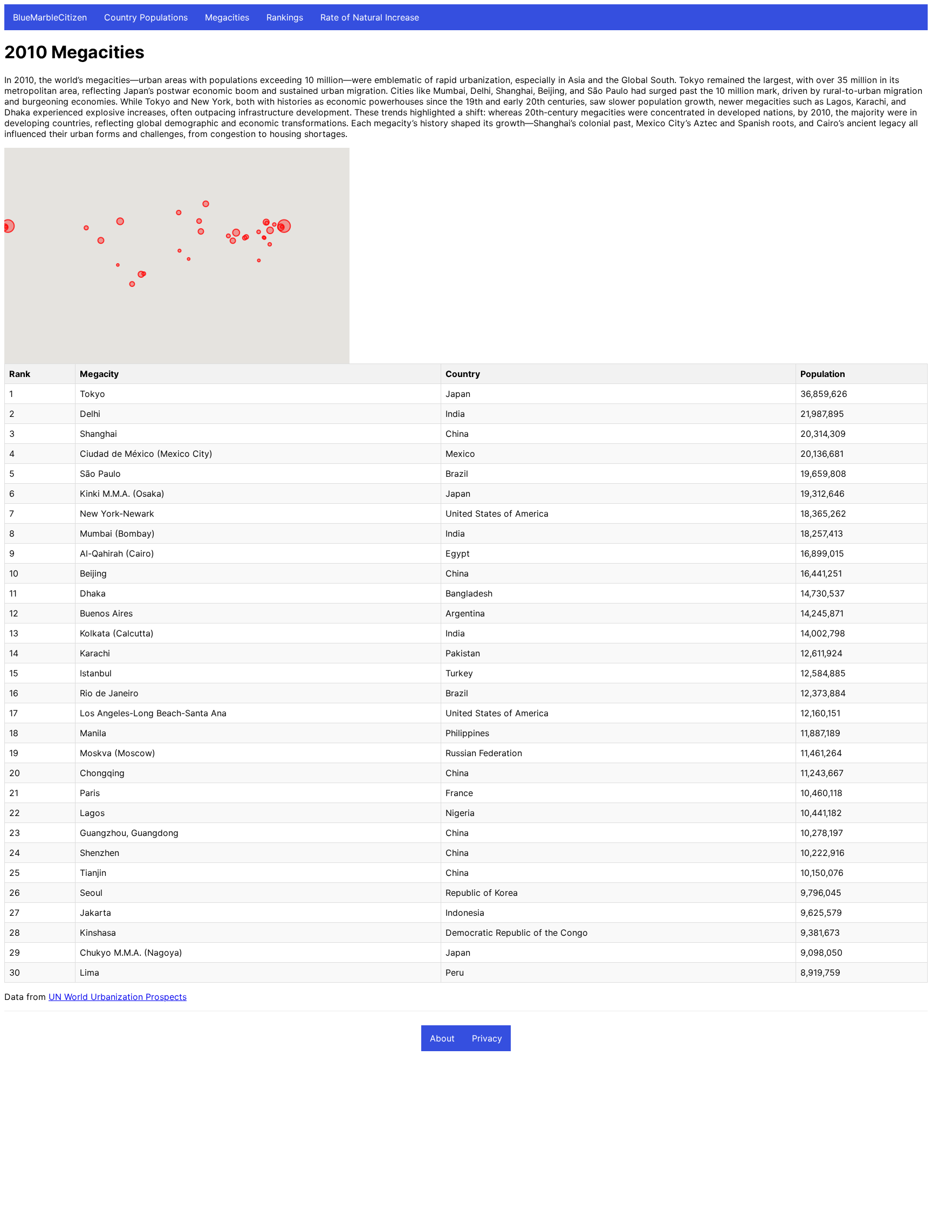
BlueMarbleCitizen (50, 17)
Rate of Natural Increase (369, 17)
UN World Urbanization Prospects (118, 996)
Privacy (487, 1038)
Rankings (284, 17)
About (442, 1038)
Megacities (227, 17)
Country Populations (146, 17)
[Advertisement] (328, 1140)
